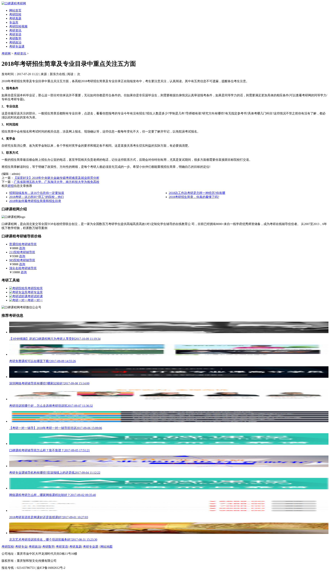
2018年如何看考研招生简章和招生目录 (35, 201)
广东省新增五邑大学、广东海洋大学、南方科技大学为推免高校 (56, 181)
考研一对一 (35, 300)
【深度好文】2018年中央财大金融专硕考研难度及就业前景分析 (56, 177)
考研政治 (15, 42)
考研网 (6, 53)
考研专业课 (16, 46)
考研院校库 (35, 288)
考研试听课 (35, 296)
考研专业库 (35, 292)
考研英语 (15, 34)
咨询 (22, 248)
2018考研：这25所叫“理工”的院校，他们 (36, 197)
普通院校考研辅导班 (23, 244)
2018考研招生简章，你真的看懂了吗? (194, 197)
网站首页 (15, 10)
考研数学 (15, 38)
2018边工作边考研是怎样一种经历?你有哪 (197, 192)
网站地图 (106, 546)
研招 (11, 185)
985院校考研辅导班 (22, 260)
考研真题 (15, 18)
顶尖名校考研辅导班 (23, 268)
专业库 (13, 22)
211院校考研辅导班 (22, 252)
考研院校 (15, 14)
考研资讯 (15, 30)
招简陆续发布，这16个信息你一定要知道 (36, 192)
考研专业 (21, 546)
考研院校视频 (18, 26)
